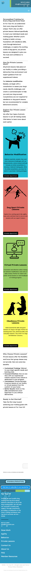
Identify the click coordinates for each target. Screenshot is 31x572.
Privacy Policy (12, 567)
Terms (27, 565)
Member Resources (9, 556)
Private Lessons (8, 541)
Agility (4, 534)
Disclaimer (20, 567)
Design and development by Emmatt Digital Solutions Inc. (15, 570)
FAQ (3, 553)
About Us (5, 549)
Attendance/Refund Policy (15, 481)
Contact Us (6, 545)
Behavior (5, 537)
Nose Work (5, 530)
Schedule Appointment (10, 176)
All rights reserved (19, 565)
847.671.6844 (25, 2)
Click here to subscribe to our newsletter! (15, 487)
